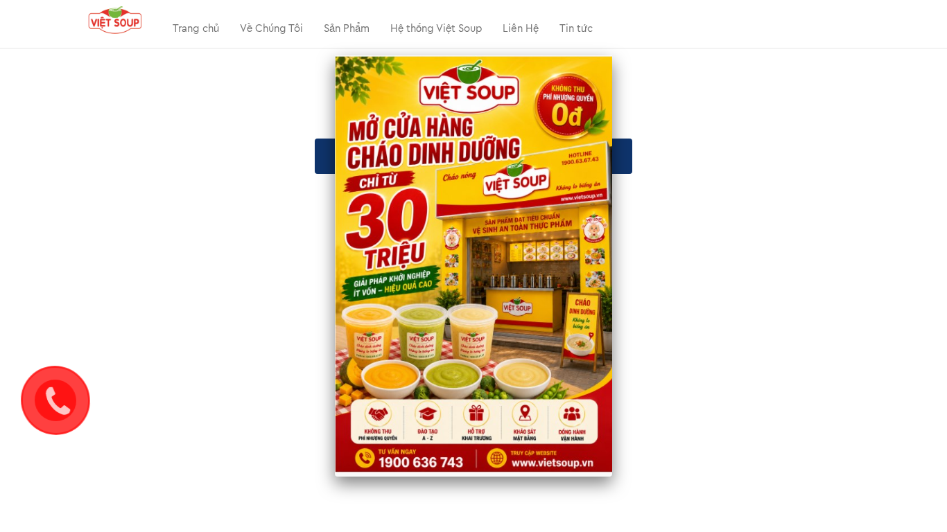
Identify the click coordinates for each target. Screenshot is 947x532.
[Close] (612, 55)
